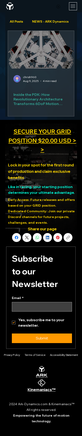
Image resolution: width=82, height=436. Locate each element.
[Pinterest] (57, 237)
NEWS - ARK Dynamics (50, 21)
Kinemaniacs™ (42, 389)
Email (18, 298)
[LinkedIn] (47, 237)
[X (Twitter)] (26, 237)
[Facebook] (16, 237)
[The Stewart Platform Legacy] (41, 49)
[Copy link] (68, 237)
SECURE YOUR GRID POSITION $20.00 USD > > (42, 140)
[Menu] (73, 6)
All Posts (16, 21)
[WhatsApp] (37, 237)
